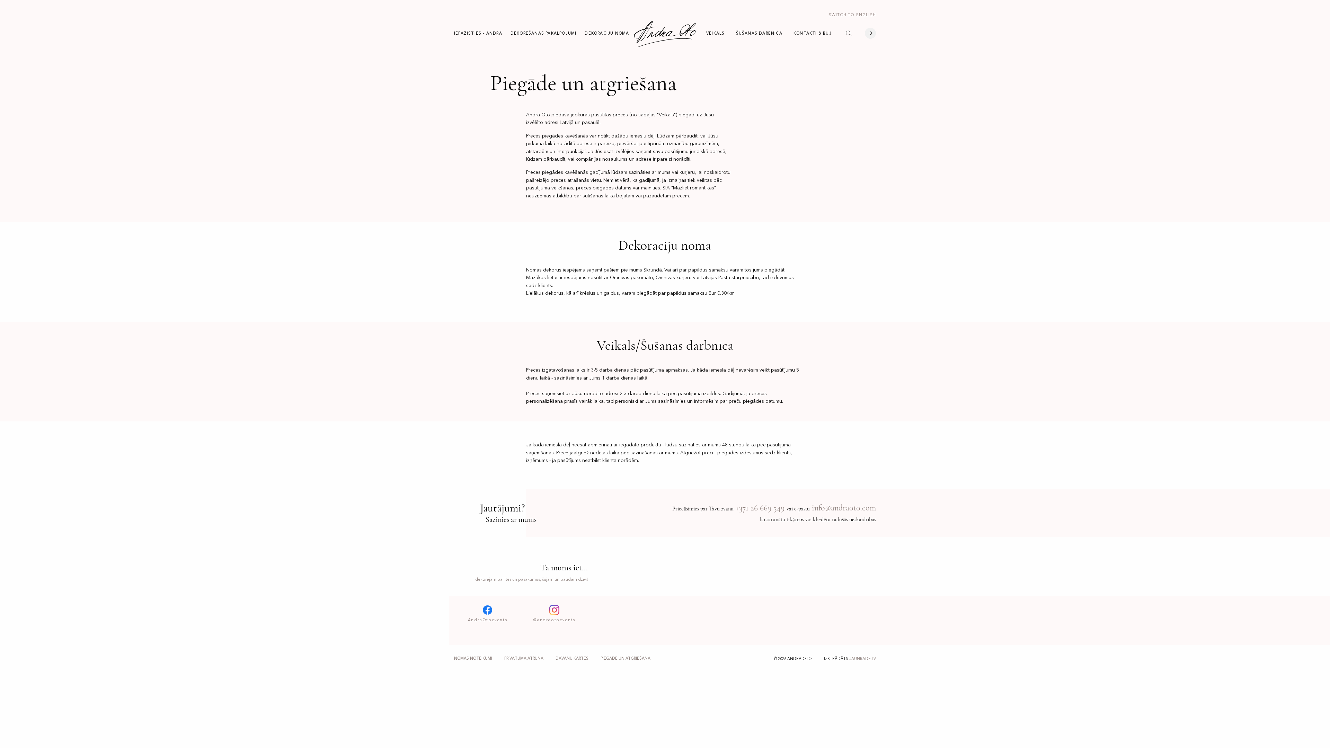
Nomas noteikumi (473, 658)
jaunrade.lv (862, 658)
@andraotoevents (554, 619)
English (852, 14)
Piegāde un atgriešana (625, 658)
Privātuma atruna (523, 658)
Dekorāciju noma (607, 33)
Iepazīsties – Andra (478, 33)
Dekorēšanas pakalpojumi (544, 33)
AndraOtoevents (487, 619)
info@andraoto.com (844, 508)
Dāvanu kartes (572, 658)
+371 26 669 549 (760, 508)
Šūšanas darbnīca (759, 33)
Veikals (715, 33)
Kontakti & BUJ (812, 33)
